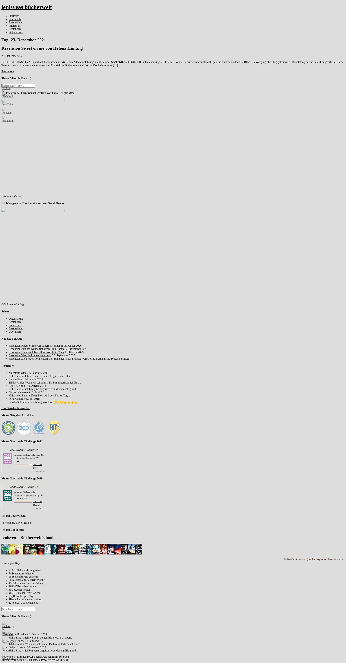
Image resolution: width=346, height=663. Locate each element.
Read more (7, 71)
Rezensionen (16, 22)
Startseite (14, 15)
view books (40, 471)
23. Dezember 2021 (12, 55)
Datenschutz (16, 32)
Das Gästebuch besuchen (15, 408)
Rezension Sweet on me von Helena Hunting (42, 48)
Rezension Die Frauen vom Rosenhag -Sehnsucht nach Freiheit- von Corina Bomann (57, 358)
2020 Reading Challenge (24, 486)
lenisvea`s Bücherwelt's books (28, 537)
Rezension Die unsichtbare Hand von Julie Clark (36, 352)
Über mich (15, 19)
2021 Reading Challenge (24, 449)
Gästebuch (15, 28)
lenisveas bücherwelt (26, 7)
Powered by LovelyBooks (16, 522)
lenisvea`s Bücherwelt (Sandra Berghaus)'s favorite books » (314, 559)
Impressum (15, 25)
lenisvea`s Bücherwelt (23, 454)
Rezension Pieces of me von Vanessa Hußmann (36, 345)
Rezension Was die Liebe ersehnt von (30, 355)
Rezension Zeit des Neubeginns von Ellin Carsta (36, 348)
